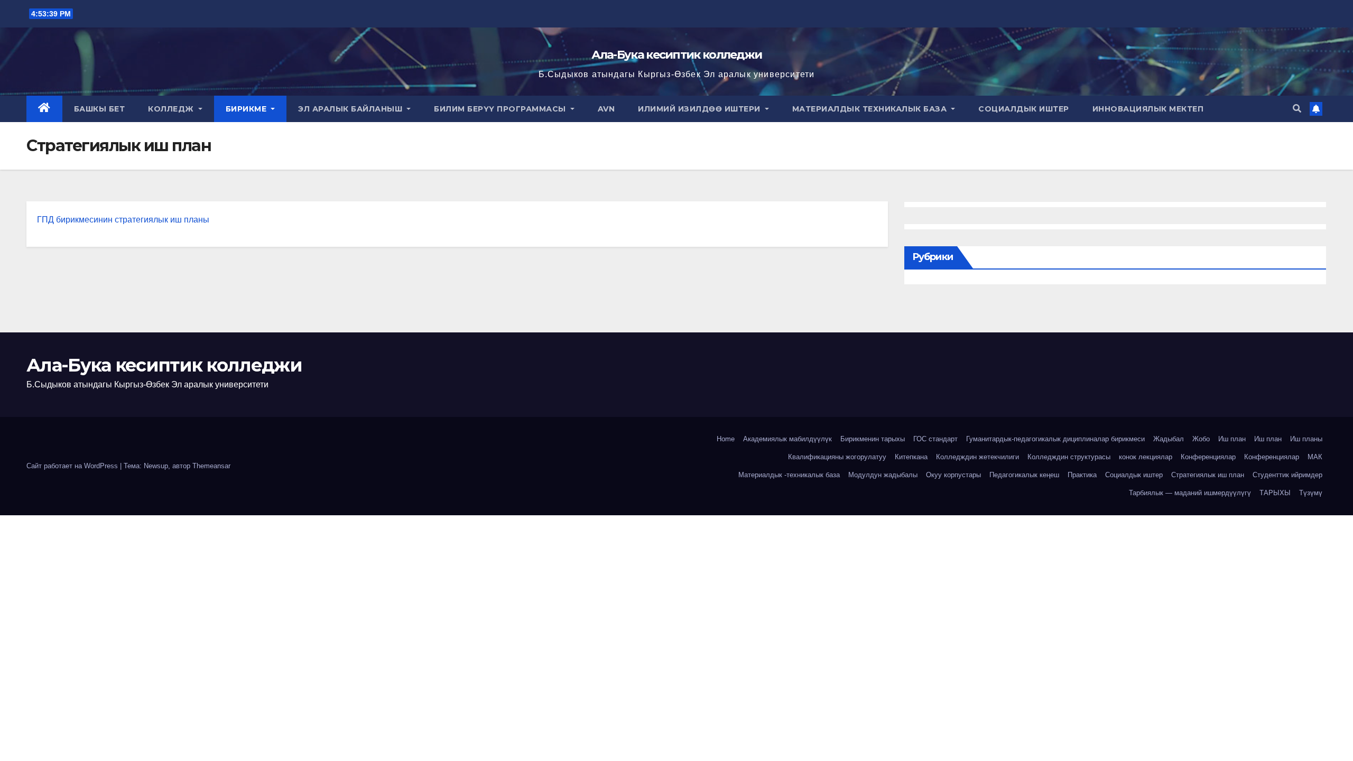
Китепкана (911, 457)
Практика (1082, 475)
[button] (1297, 108)
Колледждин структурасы (1068, 457)
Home (726, 439)
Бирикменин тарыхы (872, 439)
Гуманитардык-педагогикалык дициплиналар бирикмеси (1055, 439)
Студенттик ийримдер (1287, 475)
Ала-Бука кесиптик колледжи (676, 55)
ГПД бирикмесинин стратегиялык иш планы (123, 219)
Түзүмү (1310, 493)
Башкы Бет (99, 109)
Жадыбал (1168, 439)
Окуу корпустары (953, 475)
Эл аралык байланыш (351, 109)
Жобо (1201, 439)
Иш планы (1306, 439)
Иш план (1232, 439)
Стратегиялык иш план (1207, 475)
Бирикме (247, 109)
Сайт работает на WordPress (73, 466)
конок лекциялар (1145, 457)
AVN (606, 109)
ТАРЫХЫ (1275, 493)
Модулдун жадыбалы (883, 475)
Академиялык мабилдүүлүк (787, 439)
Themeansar (211, 466)
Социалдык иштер (1023, 109)
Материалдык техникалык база (870, 109)
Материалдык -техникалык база (789, 475)
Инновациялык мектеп (1148, 109)
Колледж (172, 109)
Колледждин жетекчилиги (977, 457)
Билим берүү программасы (501, 109)
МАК (1315, 457)
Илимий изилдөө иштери (700, 109)
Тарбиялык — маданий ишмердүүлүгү (1190, 493)
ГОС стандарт (935, 439)
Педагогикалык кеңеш (1024, 475)
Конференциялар (1208, 457)
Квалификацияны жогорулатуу (837, 457)
